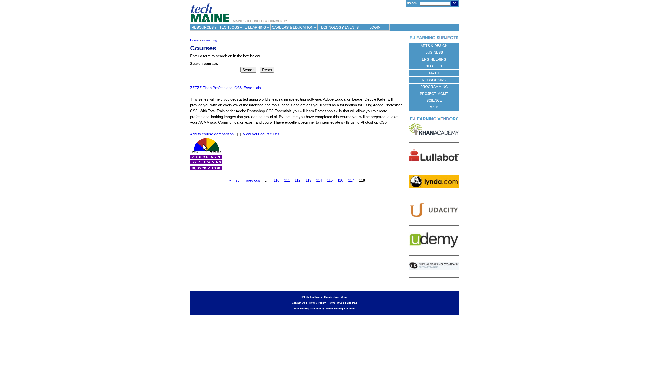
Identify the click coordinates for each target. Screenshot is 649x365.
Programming (434, 87)
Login (375, 27)
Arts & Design (434, 46)
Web (434, 107)
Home (194, 40)
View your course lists (261, 134)
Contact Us (298, 302)
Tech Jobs (229, 27)
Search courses (204, 63)
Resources (203, 27)
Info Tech (434, 66)
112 (297, 180)
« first (234, 180)
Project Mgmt (434, 94)
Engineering (434, 59)
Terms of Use (336, 302)
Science (434, 100)
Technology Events (339, 27)
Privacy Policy (317, 302)
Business (434, 52)
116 (340, 180)
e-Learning (255, 27)
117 (351, 180)
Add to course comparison (212, 134)
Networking (434, 80)
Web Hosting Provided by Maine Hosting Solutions (324, 308)
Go (454, 3)
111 (287, 180)
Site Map (352, 302)
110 (276, 180)
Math (434, 73)
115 (330, 180)
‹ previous (252, 180)
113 (308, 180)
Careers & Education (292, 27)
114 (319, 180)
